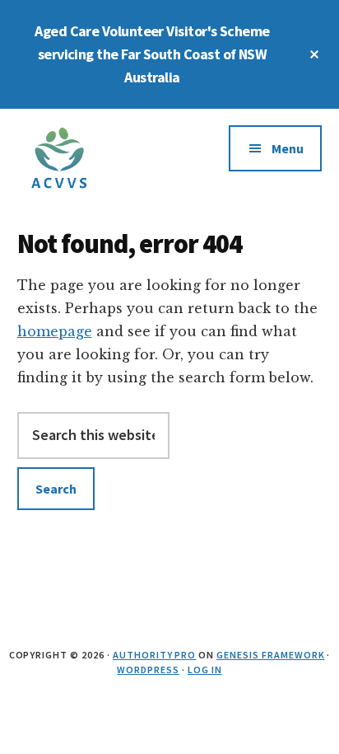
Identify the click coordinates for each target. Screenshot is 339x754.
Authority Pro (154, 655)
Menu (288, 148)
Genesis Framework (270, 655)
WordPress (148, 669)
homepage (54, 331)
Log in (205, 669)
